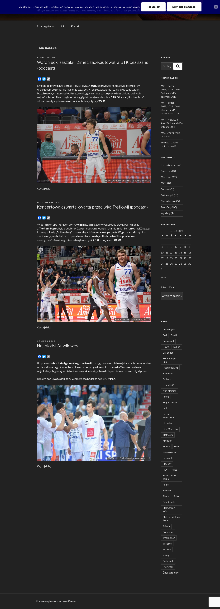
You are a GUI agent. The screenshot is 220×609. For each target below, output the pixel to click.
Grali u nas (166, 171)
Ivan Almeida (169, 391)
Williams (167, 543)
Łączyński (168, 566)
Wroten (167, 549)
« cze (163, 277)
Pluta (174, 469)
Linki (62, 26)
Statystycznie (168, 201)
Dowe (166, 347)
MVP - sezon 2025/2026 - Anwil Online (170, 90)
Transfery (166, 207)
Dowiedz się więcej (184, 6)
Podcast (165, 189)
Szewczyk (168, 532)
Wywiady (165, 213)
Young (166, 555)
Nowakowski (170, 452)
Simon (166, 496)
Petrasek (168, 458)
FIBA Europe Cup (169, 360)
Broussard (168, 341)
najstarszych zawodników (135, 363)
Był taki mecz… (169, 165)
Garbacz (167, 379)
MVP (163, 183)
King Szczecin (170, 402)
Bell (165, 335)
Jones (166, 396)
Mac (163, 133)
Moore (166, 446)
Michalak (167, 440)
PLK (165, 469)
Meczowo (166, 177)
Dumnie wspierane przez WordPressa (56, 601)
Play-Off (167, 464)
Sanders (167, 490)
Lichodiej (167, 423)
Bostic (174, 335)
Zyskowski (168, 561)
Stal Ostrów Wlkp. (169, 510)
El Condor (168, 352)
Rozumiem (153, 6)
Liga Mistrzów (170, 429)
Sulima (166, 526)
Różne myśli (167, 195)
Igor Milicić (168, 385)
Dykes (176, 347)
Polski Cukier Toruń (170, 477)
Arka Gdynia (169, 329)
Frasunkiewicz (170, 367)
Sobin (177, 496)
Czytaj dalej (44, 188)
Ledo (165, 408)
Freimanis (168, 373)
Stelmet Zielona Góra (171, 519)
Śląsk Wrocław (170, 572)
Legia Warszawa (168, 416)
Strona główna (45, 26)
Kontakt (76, 26)
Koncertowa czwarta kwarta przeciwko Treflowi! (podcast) (92, 207)
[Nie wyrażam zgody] (216, 7)
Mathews (168, 435)
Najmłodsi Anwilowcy (57, 345)
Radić (166, 484)
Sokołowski (169, 502)
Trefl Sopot (169, 537)
